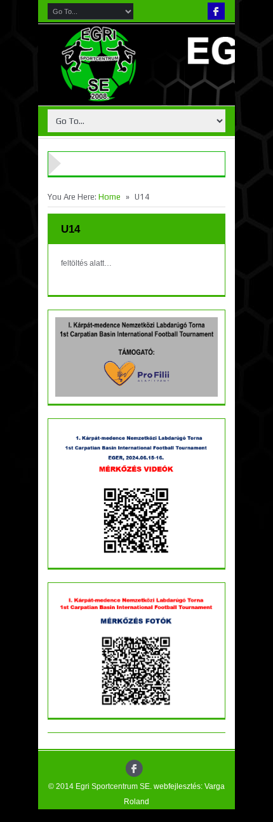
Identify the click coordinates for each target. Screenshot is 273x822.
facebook (216, 11)
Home (109, 197)
